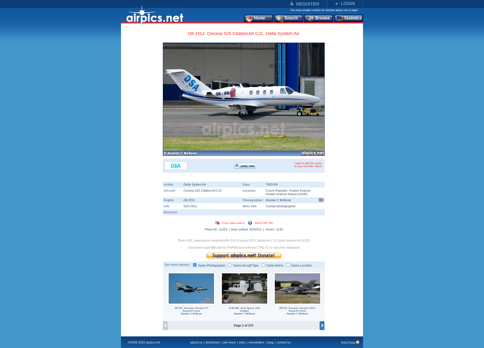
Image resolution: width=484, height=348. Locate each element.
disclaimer (212, 342)
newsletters (256, 342)
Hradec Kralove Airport (281, 194)
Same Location (301, 265)
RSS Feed (348, 342)
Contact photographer (281, 206)
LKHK (302, 194)
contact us (284, 342)
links (242, 342)
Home (259, 18)
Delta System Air (195, 184)
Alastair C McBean (278, 200)
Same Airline (274, 265)
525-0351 (190, 206)
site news (229, 342)
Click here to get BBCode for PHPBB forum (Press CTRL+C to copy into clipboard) (244, 247)
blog (270, 342)
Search (291, 18)
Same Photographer (211, 265)
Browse (322, 18)
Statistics (353, 18)
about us (196, 342)
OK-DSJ (189, 200)
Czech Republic (277, 190)
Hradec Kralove (300, 190)
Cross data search (233, 222)
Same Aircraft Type (245, 265)
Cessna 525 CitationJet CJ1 (203, 190)
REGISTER (307, 4)
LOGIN (348, 3)
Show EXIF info (263, 222)
